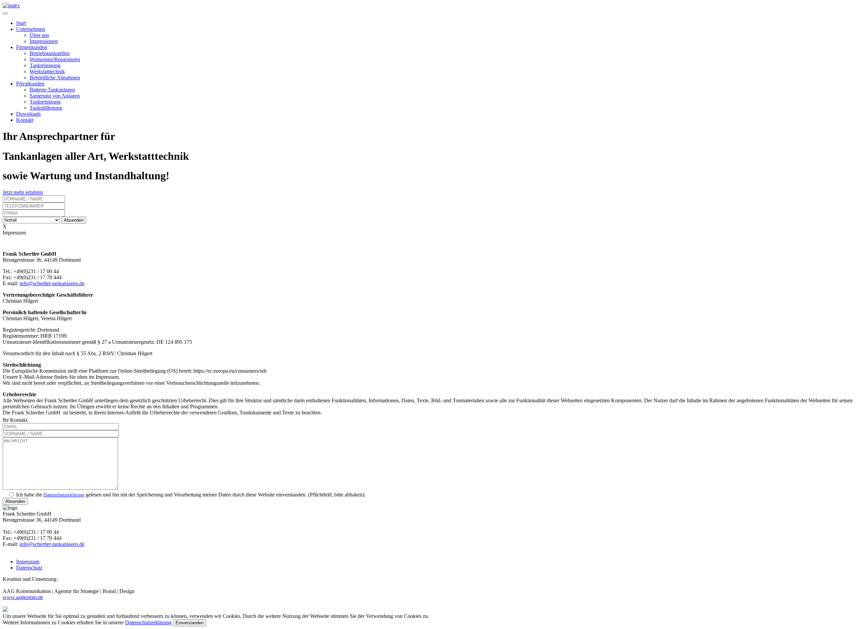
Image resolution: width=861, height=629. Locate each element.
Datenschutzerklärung (63, 494)
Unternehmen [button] (30, 29)
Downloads (28, 114)
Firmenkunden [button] (31, 47)
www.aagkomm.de (23, 597)
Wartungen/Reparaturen (55, 59)
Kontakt (24, 120)
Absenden (73, 220)
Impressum (27, 561)
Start (21, 23)
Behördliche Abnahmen (55, 77)
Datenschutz (29, 567)
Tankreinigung (45, 65)
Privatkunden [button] (30, 83)
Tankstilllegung (46, 108)
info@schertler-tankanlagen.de (52, 283)
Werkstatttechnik (47, 71)
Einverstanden (189, 622)
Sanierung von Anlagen (55, 96)
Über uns (39, 35)
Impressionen (44, 41)
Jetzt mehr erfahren (23, 192)
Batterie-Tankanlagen (52, 89)
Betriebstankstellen (50, 53)
